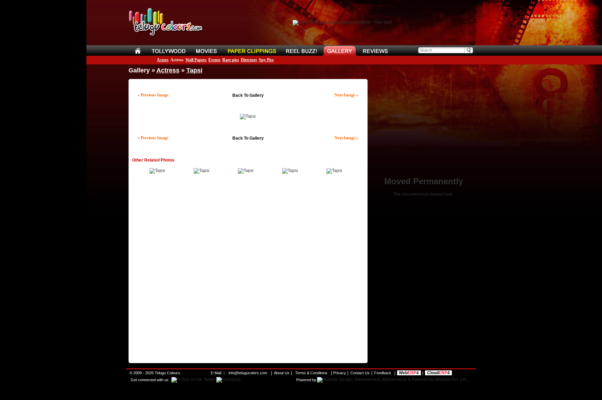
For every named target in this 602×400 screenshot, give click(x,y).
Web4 (409, 372)
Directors (249, 59)
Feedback (382, 373)
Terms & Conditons (311, 373)
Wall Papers (196, 59)
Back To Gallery (248, 95)
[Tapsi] (157, 170)
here (448, 194)
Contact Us (360, 373)
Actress (177, 59)
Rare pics (230, 59)
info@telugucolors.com (248, 373)
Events (214, 59)
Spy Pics (266, 59)
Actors (163, 59)
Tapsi (194, 70)
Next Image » (346, 95)
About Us (282, 373)
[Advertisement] (248, 86)
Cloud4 (438, 372)
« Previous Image (153, 95)
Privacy (339, 373)
